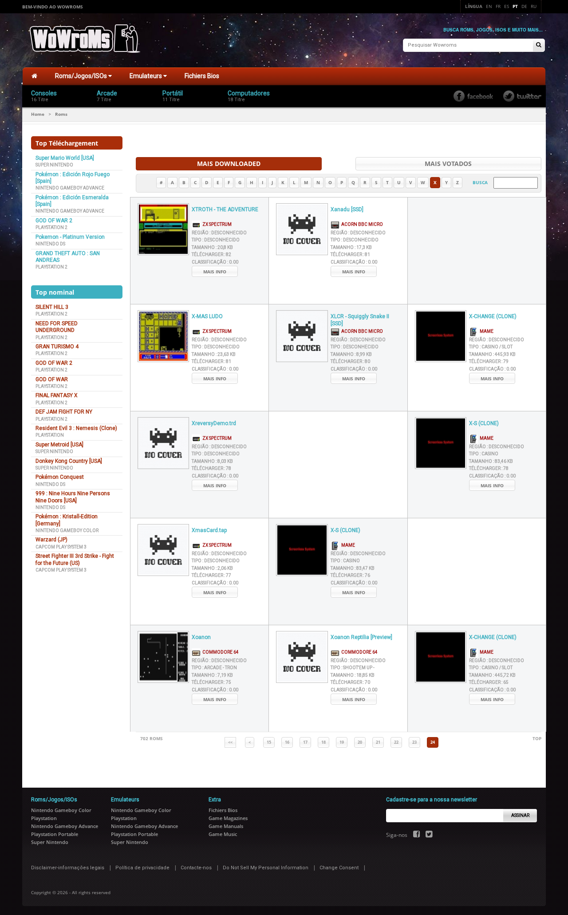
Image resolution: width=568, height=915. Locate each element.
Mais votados (448, 163)
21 (378, 742)
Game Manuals (226, 826)
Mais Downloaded (228, 163)
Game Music (223, 834)
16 (287, 742)
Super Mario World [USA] (65, 158)
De (524, 6)
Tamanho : (212, 247)
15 (269, 742)
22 (396, 742)
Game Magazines (228, 818)
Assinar (520, 815)
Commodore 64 (220, 652)
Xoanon (201, 637)
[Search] (538, 45)
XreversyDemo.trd (214, 423)
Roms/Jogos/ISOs (81, 75)
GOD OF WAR (52, 379)
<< (230, 742)
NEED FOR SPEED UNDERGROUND (57, 326)
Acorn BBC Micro (361, 224)
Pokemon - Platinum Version (70, 237)
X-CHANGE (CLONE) (493, 316)
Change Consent (339, 868)
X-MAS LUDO (207, 316)
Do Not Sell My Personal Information (265, 868)
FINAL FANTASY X (57, 395)
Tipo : (216, 239)
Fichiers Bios (202, 75)
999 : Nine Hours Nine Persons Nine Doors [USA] (73, 496)
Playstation (50, 435)
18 (323, 742)
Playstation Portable (54, 834)
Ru (533, 6)
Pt (515, 6)
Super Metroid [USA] (59, 445)
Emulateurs (146, 75)
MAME (485, 331)
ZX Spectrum (216, 224)
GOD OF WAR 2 (54, 220)
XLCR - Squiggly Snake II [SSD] (360, 320)
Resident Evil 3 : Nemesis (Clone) (76, 428)
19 (341, 742)
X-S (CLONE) (484, 423)
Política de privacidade (142, 868)
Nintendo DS (50, 243)
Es (506, 6)
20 (360, 742)
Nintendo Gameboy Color (67, 530)
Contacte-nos (196, 868)
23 (414, 742)
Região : (219, 232)
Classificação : (215, 262)
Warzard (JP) (51, 539)
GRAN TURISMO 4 (57, 346)
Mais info (214, 271)
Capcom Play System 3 (61, 546)
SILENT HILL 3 (52, 307)
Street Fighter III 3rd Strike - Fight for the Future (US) (75, 559)
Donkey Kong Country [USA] (69, 461)
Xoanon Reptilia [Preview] (361, 637)
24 (432, 742)
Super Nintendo (54, 164)
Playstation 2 (51, 227)
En (489, 6)
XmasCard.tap (209, 530)
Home (37, 114)
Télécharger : (211, 254)
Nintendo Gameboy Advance (70, 187)
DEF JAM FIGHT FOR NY (64, 412)
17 (305, 742)
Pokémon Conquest (60, 477)
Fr (498, 6)
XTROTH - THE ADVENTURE (225, 209)
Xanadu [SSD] (347, 209)
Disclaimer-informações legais (67, 868)
